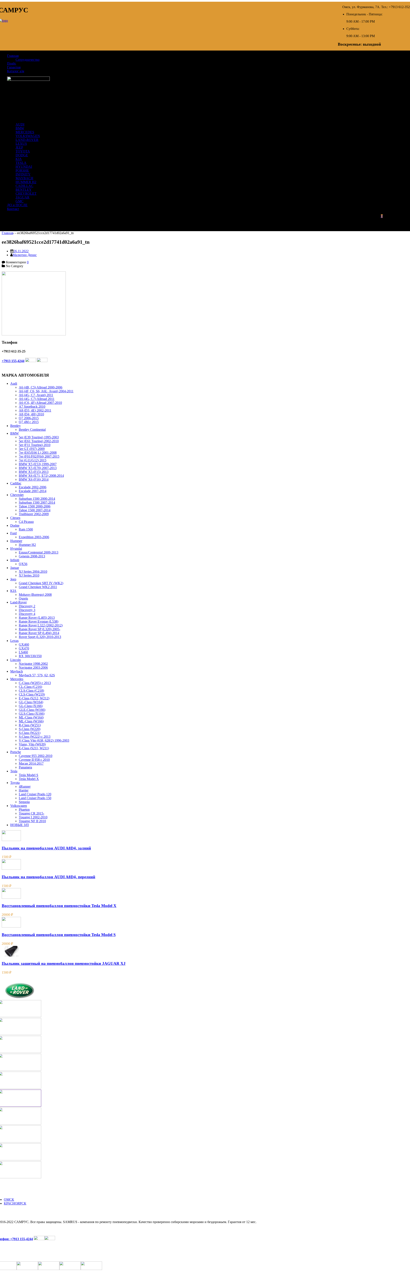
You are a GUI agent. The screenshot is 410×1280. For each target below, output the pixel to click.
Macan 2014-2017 (31, 763)
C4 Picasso (26, 521)
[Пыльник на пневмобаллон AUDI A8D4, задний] (11, 840)
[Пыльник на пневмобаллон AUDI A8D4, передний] (11, 868)
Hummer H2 (27, 545)
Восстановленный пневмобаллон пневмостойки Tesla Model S (59, 934)
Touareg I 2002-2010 (33, 817)
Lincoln (15, 660)
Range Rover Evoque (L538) (38, 621)
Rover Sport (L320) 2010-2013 (40, 637)
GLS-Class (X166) (31, 713)
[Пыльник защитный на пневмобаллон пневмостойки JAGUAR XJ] (11, 955)
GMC (19, 201)
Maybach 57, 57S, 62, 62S (37, 675)
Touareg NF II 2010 (32, 821)
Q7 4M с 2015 (29, 422)
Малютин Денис (25, 255)
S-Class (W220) (29, 729)
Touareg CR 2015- (31, 813)
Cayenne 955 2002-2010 (35, 756)
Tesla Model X (29, 779)
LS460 (23, 652)
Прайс (11, 63)
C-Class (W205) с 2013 (35, 683)
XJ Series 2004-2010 (33, 571)
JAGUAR (22, 197)
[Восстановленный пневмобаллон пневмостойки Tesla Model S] (11, 926)
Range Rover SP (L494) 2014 (39, 633)
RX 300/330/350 (30, 656)
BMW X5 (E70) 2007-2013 (38, 468)
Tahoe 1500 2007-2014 (34, 510)
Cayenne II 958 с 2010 (34, 759)
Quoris (23, 598)
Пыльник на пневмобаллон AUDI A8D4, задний (46, 848)
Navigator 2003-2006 (33, 667)
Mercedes (16, 679)
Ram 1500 (26, 529)
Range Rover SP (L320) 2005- (39, 629)
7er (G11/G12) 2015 (32, 460)
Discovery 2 (27, 606)
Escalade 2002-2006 (32, 487)
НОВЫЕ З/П (19, 825)
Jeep (13, 579)
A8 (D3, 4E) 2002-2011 (35, 410)
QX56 (23, 564)
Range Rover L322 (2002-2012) (41, 625)
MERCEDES (25, 132)
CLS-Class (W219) (32, 694)
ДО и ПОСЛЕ (17, 205)
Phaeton (24, 809)
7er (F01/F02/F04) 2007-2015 (39, 456)
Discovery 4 (27, 614)
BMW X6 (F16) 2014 (33, 479)
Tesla (13, 771)
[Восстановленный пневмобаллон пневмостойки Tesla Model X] (11, 897)
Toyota (15, 782)
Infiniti (14, 560)
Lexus (14, 640)
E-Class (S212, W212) (34, 698)
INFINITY (23, 174)
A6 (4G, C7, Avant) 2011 (36, 395)
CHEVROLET (26, 193)
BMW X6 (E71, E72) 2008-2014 (41, 475)
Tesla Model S (28, 775)
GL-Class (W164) (31, 702)
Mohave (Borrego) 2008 (35, 594)
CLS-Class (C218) (31, 690)
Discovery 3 (27, 610)
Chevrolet (16, 495)
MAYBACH (24, 178)
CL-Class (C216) (30, 687)
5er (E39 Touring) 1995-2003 (39, 437)
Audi (13, 383)
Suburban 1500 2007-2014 (37, 502)
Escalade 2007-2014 (32, 491)
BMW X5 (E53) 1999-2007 (38, 464)
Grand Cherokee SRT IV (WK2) (41, 583)
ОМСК (9, 1199)
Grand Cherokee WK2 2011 (38, 587)
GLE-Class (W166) (32, 710)
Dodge (14, 525)
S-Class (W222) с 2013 (34, 736)
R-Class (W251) (30, 725)
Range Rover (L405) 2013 (37, 617)
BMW (20, 128)
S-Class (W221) (29, 733)
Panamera (25, 767)
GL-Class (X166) (30, 706)
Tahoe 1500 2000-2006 (34, 506)
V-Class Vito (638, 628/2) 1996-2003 (44, 740)
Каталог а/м (15, 71)
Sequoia (24, 802)
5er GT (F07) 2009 (32, 449)
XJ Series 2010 (29, 575)
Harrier (23, 790)
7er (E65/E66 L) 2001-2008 (38, 452)
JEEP (19, 147)
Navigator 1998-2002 (33, 663)
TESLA (21, 163)
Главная (13, 56)
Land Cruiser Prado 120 (35, 794)
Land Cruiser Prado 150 (35, 798)
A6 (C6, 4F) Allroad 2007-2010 (40, 402)
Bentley (15, 426)
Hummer (16, 541)
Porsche (15, 752)
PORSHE (22, 170)
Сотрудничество (28, 59)
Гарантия (13, 67)
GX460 (24, 644)
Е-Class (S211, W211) (34, 748)
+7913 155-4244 (13, 361)
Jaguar (14, 568)
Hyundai (16, 548)
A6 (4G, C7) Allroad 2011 (36, 399)
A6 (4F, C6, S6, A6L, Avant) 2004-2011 (46, 391)
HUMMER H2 (26, 182)
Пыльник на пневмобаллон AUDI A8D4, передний (48, 877)
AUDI (20, 124)
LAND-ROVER (27, 140)
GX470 (24, 648)
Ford (13, 533)
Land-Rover (18, 602)
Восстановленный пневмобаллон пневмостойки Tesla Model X (59, 905)
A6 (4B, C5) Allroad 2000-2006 (40, 387)
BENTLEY (24, 189)
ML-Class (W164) (31, 717)
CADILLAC (24, 186)
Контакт (13, 209)
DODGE (22, 155)
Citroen (15, 518)
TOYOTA (23, 151)
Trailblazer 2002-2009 (34, 514)
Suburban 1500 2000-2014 (37, 498)
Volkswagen (18, 805)
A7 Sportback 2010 (32, 406)
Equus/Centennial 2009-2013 (38, 552)
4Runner (25, 786)
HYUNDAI (24, 166)
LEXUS (21, 143)
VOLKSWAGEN (28, 136)
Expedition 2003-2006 (34, 537)
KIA (19, 159)
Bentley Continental (32, 429)
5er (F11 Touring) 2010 (34, 445)
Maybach (16, 671)
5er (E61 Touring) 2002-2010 (39, 441)
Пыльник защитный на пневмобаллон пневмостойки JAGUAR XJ (64, 963)
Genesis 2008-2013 (32, 556)
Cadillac (15, 483)
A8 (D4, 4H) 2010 (31, 414)
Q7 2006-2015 (29, 418)
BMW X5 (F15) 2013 (33, 472)
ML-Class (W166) (31, 721)
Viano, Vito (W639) (32, 744)
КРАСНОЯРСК (15, 1203)
